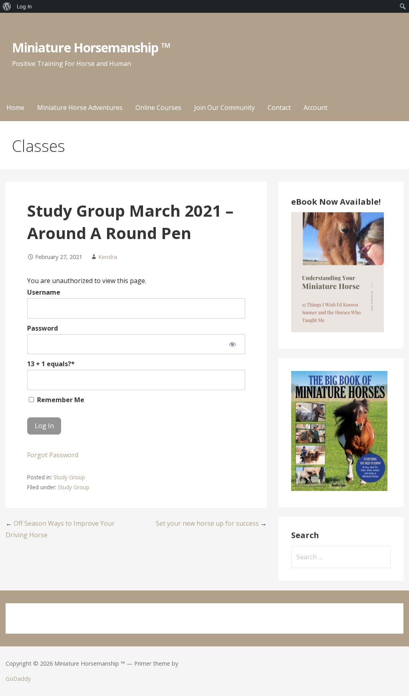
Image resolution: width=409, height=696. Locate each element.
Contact (279, 107)
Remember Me (60, 399)
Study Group (69, 477)
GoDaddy (18, 678)
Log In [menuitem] (24, 6)
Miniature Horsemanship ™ (91, 47)
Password (42, 328)
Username (43, 292)
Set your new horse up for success (207, 523)
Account (316, 107)
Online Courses (158, 107)
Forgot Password (52, 455)
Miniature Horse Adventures (80, 107)
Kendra (107, 257)
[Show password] (233, 344)
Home (15, 107)
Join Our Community (224, 107)
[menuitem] (7, 6)
